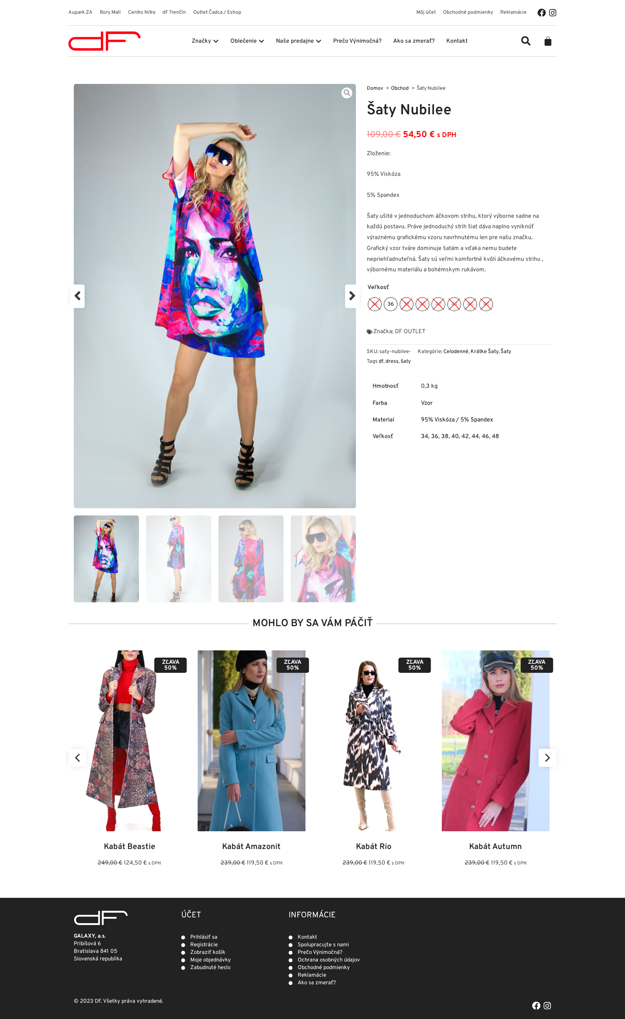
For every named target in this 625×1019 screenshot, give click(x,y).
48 (495, 436)
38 (444, 436)
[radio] (374, 304)
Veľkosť (378, 287)
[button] (526, 41)
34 (424, 436)
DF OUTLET (410, 331)
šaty (406, 361)
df (381, 361)
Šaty (506, 351)
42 (465, 436)
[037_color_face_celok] (215, 296)
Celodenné (455, 351)
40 (455, 436)
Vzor (427, 403)
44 (475, 436)
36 (434, 436)
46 (485, 436)
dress (392, 361)
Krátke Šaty (484, 351)
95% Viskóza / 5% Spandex (457, 420)
